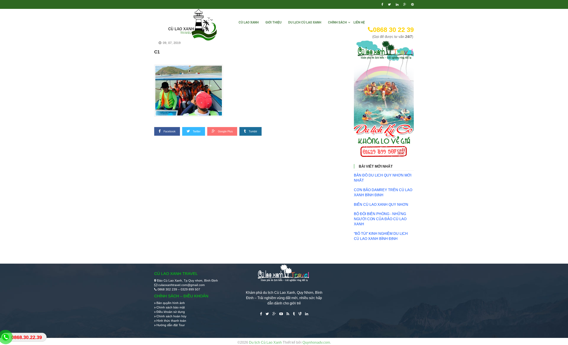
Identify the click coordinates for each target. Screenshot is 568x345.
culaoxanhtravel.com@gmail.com (181, 285)
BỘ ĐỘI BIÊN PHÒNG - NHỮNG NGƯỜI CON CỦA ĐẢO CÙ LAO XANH (380, 219)
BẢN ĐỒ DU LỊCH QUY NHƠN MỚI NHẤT (382, 177)
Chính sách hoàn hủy (171, 316)
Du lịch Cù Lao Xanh (266, 342)
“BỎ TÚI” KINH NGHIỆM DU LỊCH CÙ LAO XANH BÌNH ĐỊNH (381, 236)
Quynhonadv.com (316, 342)
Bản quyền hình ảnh (170, 303)
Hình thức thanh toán (171, 320)
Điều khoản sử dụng (170, 312)
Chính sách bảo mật (170, 307)
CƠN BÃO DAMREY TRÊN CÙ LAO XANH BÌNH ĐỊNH (383, 192)
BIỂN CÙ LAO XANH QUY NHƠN (381, 204)
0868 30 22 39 (393, 29)
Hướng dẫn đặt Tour (170, 325)
